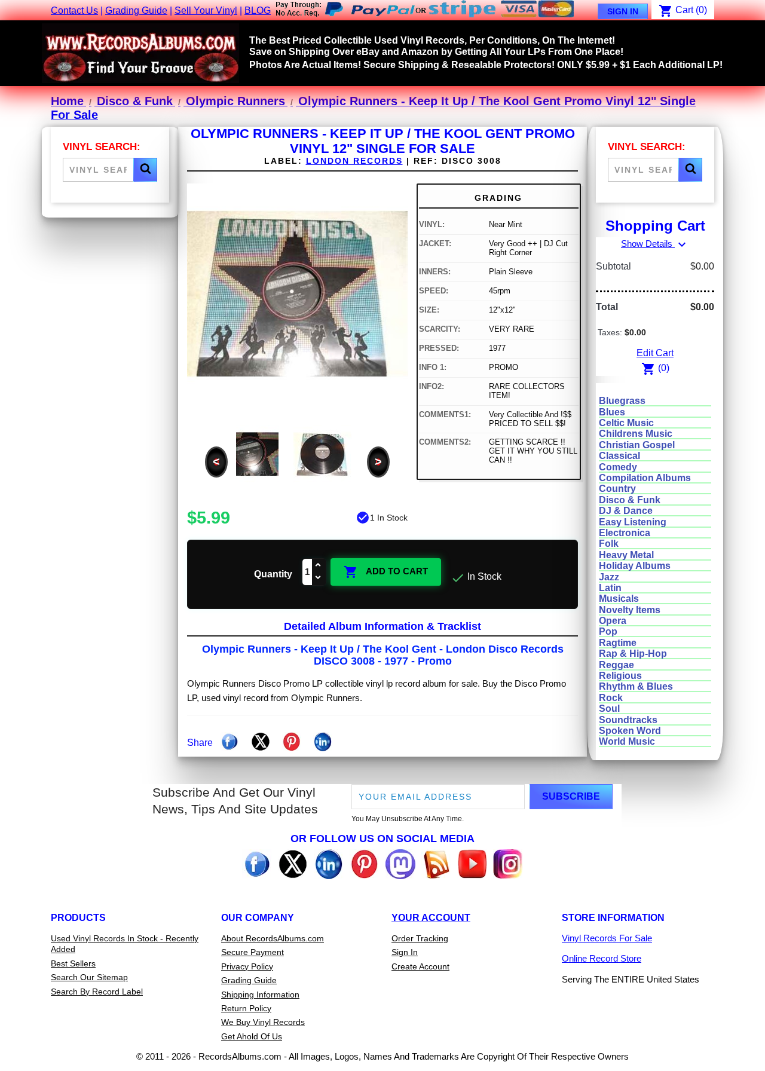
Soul (609, 708)
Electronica (624, 533)
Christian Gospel (637, 445)
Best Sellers (73, 963)
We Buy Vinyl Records (263, 1022)
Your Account (430, 918)
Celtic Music (626, 423)
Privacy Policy (247, 966)
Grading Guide (136, 10)
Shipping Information (260, 994)
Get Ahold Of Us (251, 1036)
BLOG (257, 10)
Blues (612, 412)
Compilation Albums (645, 478)
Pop (608, 631)
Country (617, 489)
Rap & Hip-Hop (633, 653)
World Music (627, 741)
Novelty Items (629, 610)
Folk (609, 543)
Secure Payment (252, 952)
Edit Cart (655, 353)
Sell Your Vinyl (206, 10)
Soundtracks (628, 720)
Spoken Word (630, 731)
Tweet (261, 742)
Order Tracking (419, 938)
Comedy (618, 467)
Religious (620, 676)
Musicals (619, 598)
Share (229, 742)
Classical (619, 456)
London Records (354, 161)
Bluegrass (622, 401)
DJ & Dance (626, 511)
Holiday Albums (635, 566)
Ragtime (618, 643)
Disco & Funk (629, 500)
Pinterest (292, 742)
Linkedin (323, 742)
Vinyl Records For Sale (607, 938)
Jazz (609, 577)
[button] (145, 170)
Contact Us (74, 10)
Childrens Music (635, 434)
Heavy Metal (626, 555)
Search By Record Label (97, 991)
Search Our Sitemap (89, 977)
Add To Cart (386, 572)
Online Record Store (601, 958)
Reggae (616, 665)
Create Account (420, 966)
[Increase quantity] (318, 566)
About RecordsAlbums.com (272, 938)
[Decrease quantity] (318, 578)
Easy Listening (632, 522)
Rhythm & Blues (636, 686)
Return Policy (246, 1008)
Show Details (655, 243)
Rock (611, 698)
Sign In (622, 11)
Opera (612, 621)
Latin (610, 588)
